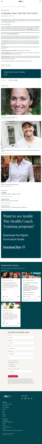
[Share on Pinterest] (16, 80)
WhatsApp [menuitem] (4, 425)
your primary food (12, 33)
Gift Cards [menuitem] (4, 409)
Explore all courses (5, 270)
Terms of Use (4, 434)
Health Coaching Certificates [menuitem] (7, 404)
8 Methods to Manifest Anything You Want (10, 194)
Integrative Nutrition (17, 6)
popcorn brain (29, 29)
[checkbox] (21, 364)
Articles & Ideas (3, 6)
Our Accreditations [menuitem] (5, 405)
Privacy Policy (9, 434)
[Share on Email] (9, 80)
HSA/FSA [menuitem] (4, 414)
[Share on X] (13, 80)
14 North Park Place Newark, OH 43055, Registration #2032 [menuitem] (12, 430)
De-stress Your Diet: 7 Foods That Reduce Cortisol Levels (14, 207)
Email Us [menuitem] (3, 423)
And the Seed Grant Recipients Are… (9, 117)
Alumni (2, 182)
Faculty (2, 148)
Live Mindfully (4, 192)
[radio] (21, 362)
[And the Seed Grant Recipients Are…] (21, 101)
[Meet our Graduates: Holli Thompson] (21, 168)
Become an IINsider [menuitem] (5, 407)
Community (3, 115)
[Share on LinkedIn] (14, 80)
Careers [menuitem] (3, 412)
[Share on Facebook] (11, 80)
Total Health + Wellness (10, 6)
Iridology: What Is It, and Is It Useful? (9, 200)
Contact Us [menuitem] (4, 428)
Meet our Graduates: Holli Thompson (9, 184)
